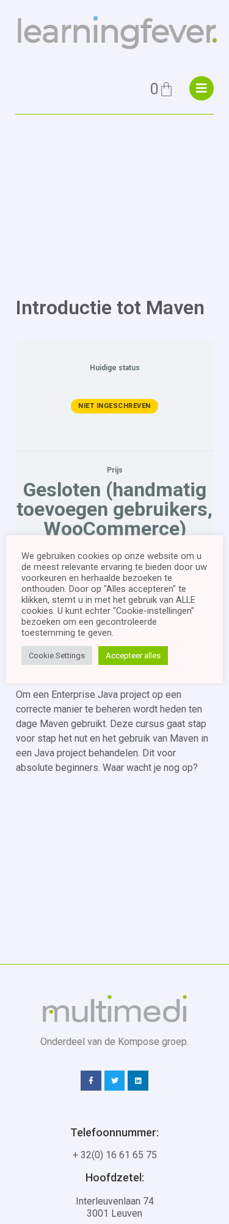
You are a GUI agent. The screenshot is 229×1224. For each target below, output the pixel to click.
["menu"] (201, 88)
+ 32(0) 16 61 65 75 (115, 1155)
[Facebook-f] (91, 1081)
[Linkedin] (138, 1081)
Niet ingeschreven (114, 406)
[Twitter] (114, 1081)
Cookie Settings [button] (57, 655)
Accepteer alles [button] (133, 655)
